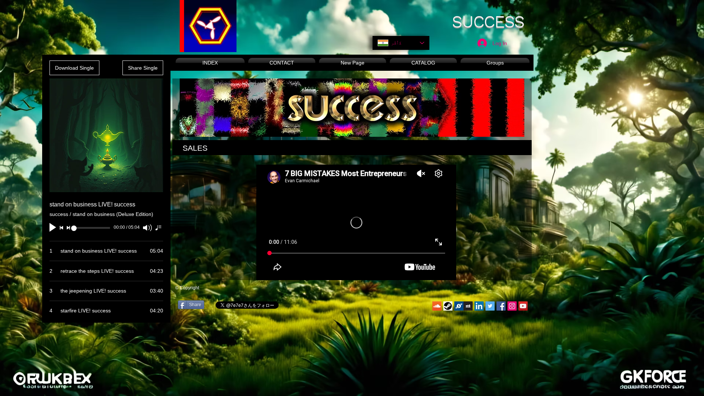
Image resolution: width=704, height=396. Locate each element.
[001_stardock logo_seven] (458, 306)
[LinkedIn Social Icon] (479, 306)
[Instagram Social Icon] (512, 306)
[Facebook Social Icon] (501, 306)
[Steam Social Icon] (447, 306)
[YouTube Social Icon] (523, 306)
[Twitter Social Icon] (490, 306)
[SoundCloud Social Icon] (436, 306)
